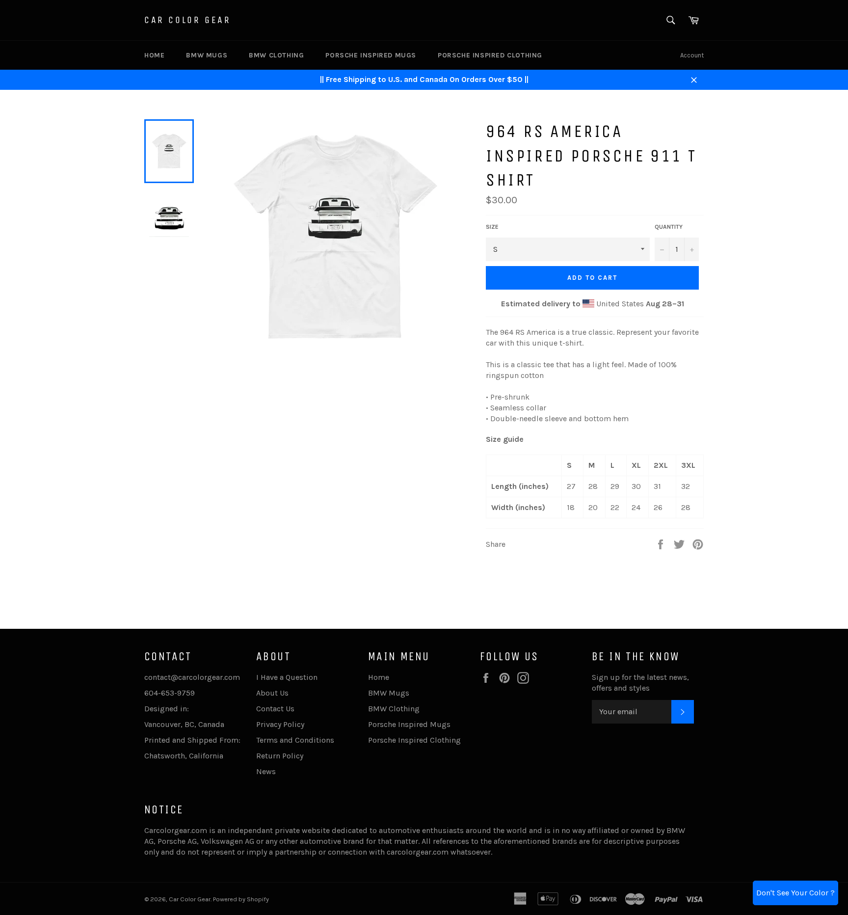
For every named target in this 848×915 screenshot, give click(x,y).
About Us (272, 693)
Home (154, 55)
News (266, 771)
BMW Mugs (206, 55)
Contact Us (275, 708)
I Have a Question (287, 677)
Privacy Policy (280, 724)
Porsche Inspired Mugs (370, 55)
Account (692, 55)
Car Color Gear (187, 20)
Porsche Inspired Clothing (490, 55)
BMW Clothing (276, 55)
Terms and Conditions (295, 740)
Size (492, 226)
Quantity (669, 226)
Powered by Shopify (241, 899)
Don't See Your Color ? (795, 892)
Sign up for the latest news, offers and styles (640, 683)
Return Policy (279, 755)
